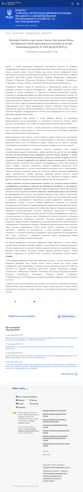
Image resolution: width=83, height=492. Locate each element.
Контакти (46, 451)
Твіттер (34, 400)
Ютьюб (20, 404)
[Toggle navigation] (3, 3)
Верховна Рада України (26, 26)
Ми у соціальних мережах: (27, 397)
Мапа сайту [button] (19, 388)
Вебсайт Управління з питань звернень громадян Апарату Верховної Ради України (55, 438)
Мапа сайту (46, 455)
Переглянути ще (68, 374)
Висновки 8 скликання (33, 33)
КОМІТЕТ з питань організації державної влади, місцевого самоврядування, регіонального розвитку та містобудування (44, 16)
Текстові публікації (18, 33)
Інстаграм (35, 404)
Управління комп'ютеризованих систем (56, 467)
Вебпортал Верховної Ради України (54, 410)
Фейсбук (20, 400)
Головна (8, 33)
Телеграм (21, 407)
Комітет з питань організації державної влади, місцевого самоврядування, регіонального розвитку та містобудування (55, 476)
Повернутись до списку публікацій (21, 316)
